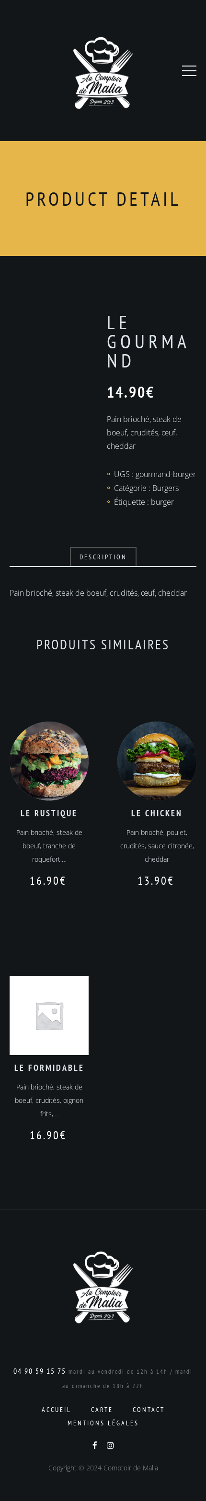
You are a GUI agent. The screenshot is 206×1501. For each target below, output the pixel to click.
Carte (102, 1409)
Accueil (56, 1409)
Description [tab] (103, 557)
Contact (149, 1409)
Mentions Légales (103, 1423)
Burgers (165, 488)
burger (162, 502)
